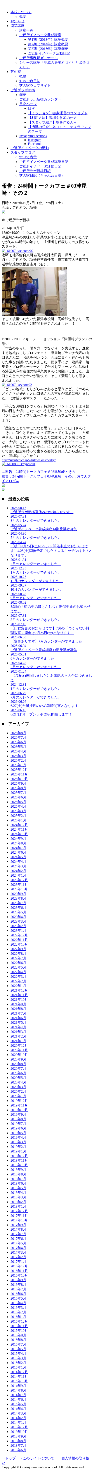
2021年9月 (18, 1004)
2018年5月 (18, 1188)
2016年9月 (18, 1280)
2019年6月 (18, 1128)
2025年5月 (18, 802)
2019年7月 (18, 1124)
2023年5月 (18, 912)
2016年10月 (19, 1275)
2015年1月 (18, 1367)
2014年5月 (18, 1404)
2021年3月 (18, 1032)
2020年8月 (18, 1064)
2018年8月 (18, 1174)
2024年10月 (19, 834)
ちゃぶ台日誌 (29, 81)
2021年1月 (18, 1041)
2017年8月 (18, 1229)
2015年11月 (19, 1326)
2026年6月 (18, 742)
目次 (31, 108)
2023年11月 (19, 884)
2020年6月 (18, 1073)
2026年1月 (18, 765)
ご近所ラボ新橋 (22, 90)
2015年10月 (19, 1330)
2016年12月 (19, 1266)
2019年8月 (18, 1119)
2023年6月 (18, 907)
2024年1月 (18, 875)
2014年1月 (18, 1422)
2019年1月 (18, 1151)
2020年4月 (18, 1082)
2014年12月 (19, 1372)
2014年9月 (18, 1386)
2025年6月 (18, 797)
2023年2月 (18, 926)
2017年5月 (18, 1243)
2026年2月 (18, 760)
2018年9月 (18, 1170)
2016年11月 (19, 1271)
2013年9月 (18, 1436)
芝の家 (15, 72)
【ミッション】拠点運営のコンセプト (57, 113)
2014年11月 (19, 1376)
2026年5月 (18, 747)
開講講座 (17, 26)
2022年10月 (19, 944)
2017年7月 (18, 1234)
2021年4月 (18, 1027)
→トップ (9, 1458)
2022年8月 (18, 953)
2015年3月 (18, 1358)
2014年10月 (19, 1381)
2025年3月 (18, 811)
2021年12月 (19, 990)
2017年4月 (18, 1248)
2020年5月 (18, 1078)
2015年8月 (18, 1340)
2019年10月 (19, 1110)
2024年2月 (18, 871)
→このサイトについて (36, 1458)
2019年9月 (18, 1114)
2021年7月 (18, 1013)
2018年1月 (18, 1206)
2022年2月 (18, 981)
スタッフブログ (22, 152)
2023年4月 (18, 917)
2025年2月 (18, 815)
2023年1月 (18, 930)
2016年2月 (18, 1312)
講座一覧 (26, 30)
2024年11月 (19, 829)
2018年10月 (19, 1165)
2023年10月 (19, 889)
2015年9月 (18, 1335)
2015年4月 (18, 1353)
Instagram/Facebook (33, 136)
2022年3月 (18, 976)
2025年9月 (18, 783)
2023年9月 (18, 894)
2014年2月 (18, 1418)
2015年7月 (18, 1344)
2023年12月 (19, 880)
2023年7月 (18, 903)
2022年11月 (19, 940)
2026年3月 (18, 756)
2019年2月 (18, 1147)
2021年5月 (18, 1022)
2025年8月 (18, 788)
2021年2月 (18, 1036)
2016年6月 (18, 1294)
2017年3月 (18, 1252)
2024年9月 (18, 838)
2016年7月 (18, 1289)
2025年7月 (18, 793)
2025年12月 (19, 770)
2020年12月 (19, 1045)
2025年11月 (19, 774)
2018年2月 (18, 1202)
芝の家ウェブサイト (35, 85)
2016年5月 (18, 1298)
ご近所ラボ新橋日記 (35, 171)
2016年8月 (18, 1284)
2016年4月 (18, 1303)
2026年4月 (18, 751)
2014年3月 (18, 1413)
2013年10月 (19, 1432)
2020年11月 (19, 1050)
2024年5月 (18, 857)
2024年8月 (18, 843)
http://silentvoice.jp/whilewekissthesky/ (29, 460)
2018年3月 (18, 1197)
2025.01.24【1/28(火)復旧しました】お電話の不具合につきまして (51, 675)
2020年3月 (18, 1087)
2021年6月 (18, 1018)
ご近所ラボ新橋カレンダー (40, 99)
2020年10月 (19, 1055)
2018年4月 (18, 1192)
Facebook (35, 144)
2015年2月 (18, 1363)
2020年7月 (18, 1068)
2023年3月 (18, 921)
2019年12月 (19, 1101)
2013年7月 (18, 1445)
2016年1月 (18, 1317)
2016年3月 (18, 1307)
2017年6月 (18, 1238)
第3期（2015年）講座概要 (48, 49)
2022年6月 (18, 963)
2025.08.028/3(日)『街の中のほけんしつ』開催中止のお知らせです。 (50, 607)
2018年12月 (19, 1156)
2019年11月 (19, 1105)
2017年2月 (18, 1257)
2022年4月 (18, 972)
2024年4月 (18, 861)
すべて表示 (28, 157)
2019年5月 (18, 1133)
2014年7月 (18, 1395)
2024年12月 (19, 825)
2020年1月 (18, 1096)
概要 (22, 16)
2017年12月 (19, 1211)
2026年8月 (18, 733)
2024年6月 (18, 852)
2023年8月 (18, 898)
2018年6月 (18, 1183)
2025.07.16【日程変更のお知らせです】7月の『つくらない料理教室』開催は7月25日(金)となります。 (49, 628)
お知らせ (17, 21)
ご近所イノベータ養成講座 (40, 35)
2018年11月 (19, 1160)
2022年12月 (19, 935)
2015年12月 (19, 1321)
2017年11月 (19, 1215)
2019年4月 (18, 1137)
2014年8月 (18, 1390)
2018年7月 (18, 1179)
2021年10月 (19, 999)
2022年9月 (18, 949)
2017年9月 (18, 1225)
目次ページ (28, 104)
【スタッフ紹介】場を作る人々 (52, 122)
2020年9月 (18, 1059)
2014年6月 (18, 1399)
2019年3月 (18, 1142)
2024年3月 (18, 866)
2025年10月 (19, 779)
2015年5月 (18, 1349)
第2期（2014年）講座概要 (48, 44)
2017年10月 (19, 1220)
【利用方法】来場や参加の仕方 (52, 118)
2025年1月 (18, 820)
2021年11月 (19, 995)
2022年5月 (18, 967)
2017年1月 (18, 1261)
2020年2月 (18, 1091)
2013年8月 (18, 1441)
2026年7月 (18, 737)
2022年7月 (18, 958)
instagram (34, 140)
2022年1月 (18, 986)
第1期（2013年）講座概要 (48, 39)
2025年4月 (18, 806)
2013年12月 (19, 1427)
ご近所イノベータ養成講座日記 (43, 162)
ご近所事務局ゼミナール (38, 58)
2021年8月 (18, 1009)
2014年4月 (18, 1409)
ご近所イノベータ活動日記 (49, 53)
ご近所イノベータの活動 (29, 148)
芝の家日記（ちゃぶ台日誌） (42, 175)
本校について (20, 12)
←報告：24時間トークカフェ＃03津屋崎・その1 (39, 472)
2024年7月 (18, 848)
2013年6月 (18, 1450)
